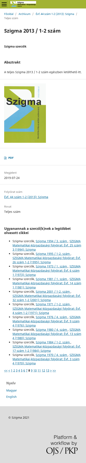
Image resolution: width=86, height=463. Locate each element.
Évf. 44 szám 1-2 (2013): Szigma (55, 14)
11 (39, 370)
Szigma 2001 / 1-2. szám (53, 292)
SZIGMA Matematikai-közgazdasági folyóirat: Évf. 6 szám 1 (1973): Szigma (47, 270)
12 (43, 370)
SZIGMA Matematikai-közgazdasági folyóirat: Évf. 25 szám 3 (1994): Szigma (47, 245)
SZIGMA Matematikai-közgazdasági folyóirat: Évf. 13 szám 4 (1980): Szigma (47, 334)
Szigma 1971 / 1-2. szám (53, 304)
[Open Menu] (4, 4)
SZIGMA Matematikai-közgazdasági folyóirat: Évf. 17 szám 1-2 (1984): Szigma (47, 348)
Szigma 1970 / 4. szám (52, 355)
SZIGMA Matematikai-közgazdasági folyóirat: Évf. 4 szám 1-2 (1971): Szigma (47, 311)
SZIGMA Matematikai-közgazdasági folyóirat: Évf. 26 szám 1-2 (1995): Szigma (47, 260)
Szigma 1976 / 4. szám (52, 317)
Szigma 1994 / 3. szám (52, 241)
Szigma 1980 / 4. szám (52, 330)
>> (54, 370)
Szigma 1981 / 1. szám (52, 279)
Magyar (11, 390)
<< (6, 370)
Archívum (24, 14)
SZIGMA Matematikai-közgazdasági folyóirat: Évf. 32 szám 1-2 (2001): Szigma (47, 298)
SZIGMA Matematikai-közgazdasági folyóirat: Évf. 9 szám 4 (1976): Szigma (47, 321)
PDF (11, 158)
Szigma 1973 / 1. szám (52, 266)
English (11, 397)
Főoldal (8, 14)
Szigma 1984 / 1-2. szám (53, 342)
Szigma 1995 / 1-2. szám (53, 254)
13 (47, 370)
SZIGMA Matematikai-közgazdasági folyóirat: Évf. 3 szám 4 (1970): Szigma (47, 359)
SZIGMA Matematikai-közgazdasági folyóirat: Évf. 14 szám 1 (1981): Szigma (47, 283)
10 (35, 370)
